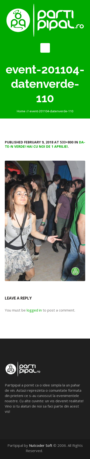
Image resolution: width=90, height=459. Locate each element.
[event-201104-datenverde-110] (45, 221)
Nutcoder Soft (40, 445)
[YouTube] (57, 450)
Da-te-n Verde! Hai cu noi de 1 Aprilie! (45, 144)
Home (21, 111)
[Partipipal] (45, 20)
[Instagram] (62, 450)
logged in (34, 310)
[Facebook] (51, 450)
